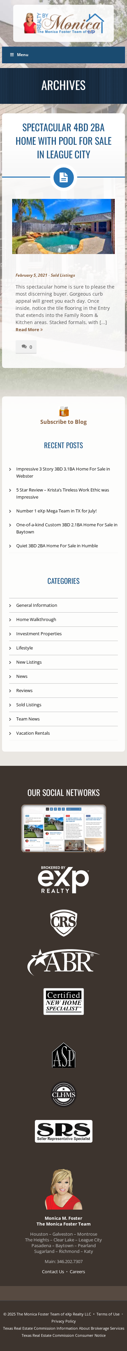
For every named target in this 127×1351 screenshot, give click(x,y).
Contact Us (53, 1271)
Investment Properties (39, 634)
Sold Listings (63, 275)
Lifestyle (24, 648)
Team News (28, 719)
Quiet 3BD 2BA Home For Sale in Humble (57, 546)
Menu (22, 55)
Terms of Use (108, 1313)
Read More (28, 329)
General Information (36, 605)
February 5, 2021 (31, 275)
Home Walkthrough (36, 619)
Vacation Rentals (33, 733)
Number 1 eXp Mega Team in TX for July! (56, 511)
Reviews (24, 690)
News (21, 676)
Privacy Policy (63, 1321)
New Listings (29, 662)
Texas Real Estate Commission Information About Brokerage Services (63, 1328)
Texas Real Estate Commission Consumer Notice (64, 1335)
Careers (77, 1271)
